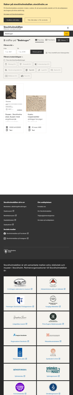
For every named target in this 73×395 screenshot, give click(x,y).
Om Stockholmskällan (44, 211)
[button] (9, 45)
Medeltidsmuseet (9, 215)
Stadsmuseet (8, 211)
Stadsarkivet (7, 224)
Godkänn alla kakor (13, 20)
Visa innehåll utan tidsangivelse (58, 53)
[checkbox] (30, 70)
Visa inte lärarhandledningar (15, 60)
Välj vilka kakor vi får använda (38, 20)
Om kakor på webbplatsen (46, 220)
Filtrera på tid (37, 52)
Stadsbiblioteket (9, 220)
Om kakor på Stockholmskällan (13, 14)
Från (5, 48)
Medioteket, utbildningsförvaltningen (15, 206)
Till (18, 48)
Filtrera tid (8, 45)
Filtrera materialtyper (12, 57)
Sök (66, 34)
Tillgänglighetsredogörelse (46, 215)
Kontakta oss (42, 206)
